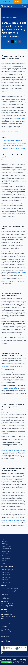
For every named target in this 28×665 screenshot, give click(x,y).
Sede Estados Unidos (6, 614)
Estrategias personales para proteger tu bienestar (15, 143)
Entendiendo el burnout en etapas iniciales (13, 139)
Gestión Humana (15, 36)
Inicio (2, 16)
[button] (25, 6)
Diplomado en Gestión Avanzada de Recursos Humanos (13, 450)
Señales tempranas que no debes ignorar (13, 140)
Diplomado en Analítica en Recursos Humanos (11, 207)
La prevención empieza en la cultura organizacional (15, 142)
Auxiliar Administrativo (12, 441)
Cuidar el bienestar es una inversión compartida (14, 148)
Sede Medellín (4, 601)
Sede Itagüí (4, 609)
